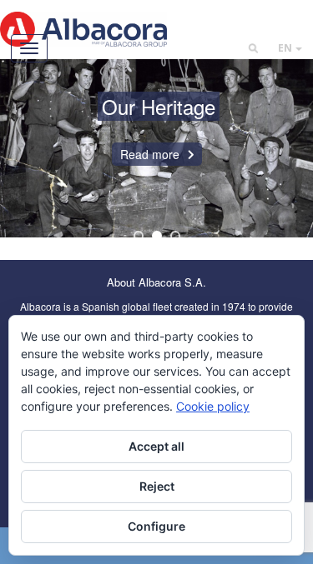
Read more (149, 154)
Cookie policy (213, 406)
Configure (156, 526)
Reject (156, 486)
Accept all (156, 446)
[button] (290, 48)
